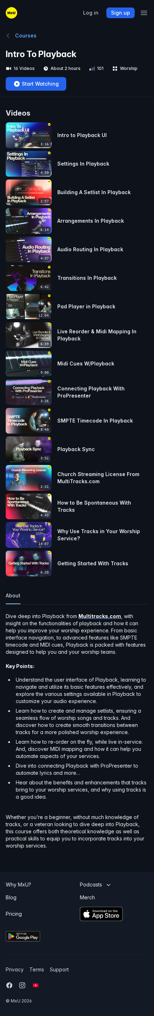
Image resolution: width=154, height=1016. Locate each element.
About (13, 595)
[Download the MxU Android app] (40, 936)
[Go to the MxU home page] (11, 13)
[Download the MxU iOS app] (113, 914)
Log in (90, 12)
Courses (26, 35)
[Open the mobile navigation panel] (144, 13)
